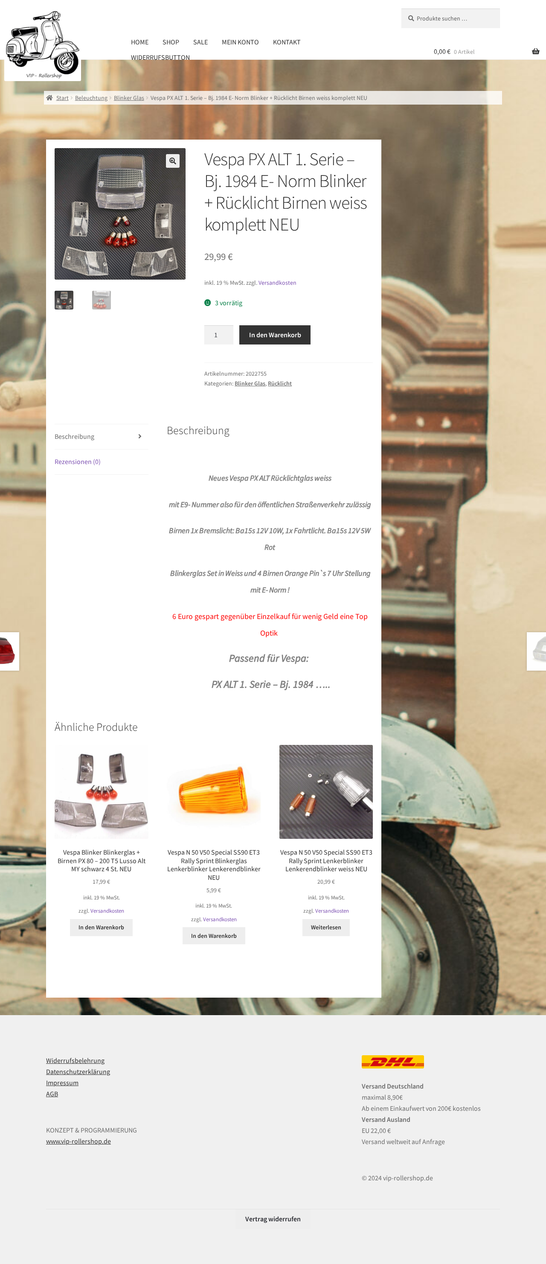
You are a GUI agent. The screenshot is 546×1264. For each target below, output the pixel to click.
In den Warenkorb (275, 334)
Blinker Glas (129, 98)
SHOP (171, 42)
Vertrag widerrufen (273, 1218)
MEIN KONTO (240, 42)
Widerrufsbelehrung (75, 1060)
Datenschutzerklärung (78, 1071)
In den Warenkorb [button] (101, 927)
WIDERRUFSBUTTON (160, 57)
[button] (173, 161)
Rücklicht (280, 383)
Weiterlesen (326, 927)
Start (62, 98)
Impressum (62, 1082)
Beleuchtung (91, 98)
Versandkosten (277, 282)
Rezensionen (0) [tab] (78, 461)
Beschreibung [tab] (74, 436)
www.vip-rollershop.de (78, 1141)
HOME (139, 42)
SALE (200, 42)
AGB (52, 1093)
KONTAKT (287, 42)
